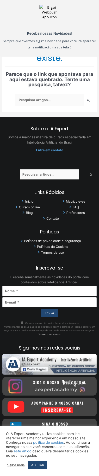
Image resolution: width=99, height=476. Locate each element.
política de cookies (48, 442)
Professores (75, 213)
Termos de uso (52, 252)
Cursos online (29, 207)
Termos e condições (49, 334)
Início (29, 201)
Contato (52, 218)
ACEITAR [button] (37, 465)
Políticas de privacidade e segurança (52, 241)
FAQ (76, 207)
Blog (29, 213)
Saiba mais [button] (16, 465)
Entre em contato (49, 150)
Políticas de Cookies (52, 247)
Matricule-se (75, 201)
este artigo (22, 451)
